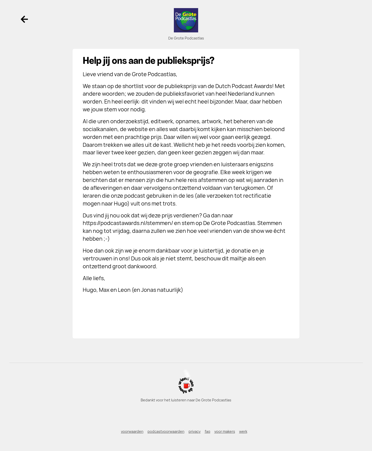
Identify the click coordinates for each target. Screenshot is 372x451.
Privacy (195, 431)
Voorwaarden (132, 431)
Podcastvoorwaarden (166, 431)
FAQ (207, 431)
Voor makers (224, 431)
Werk (243, 431)
